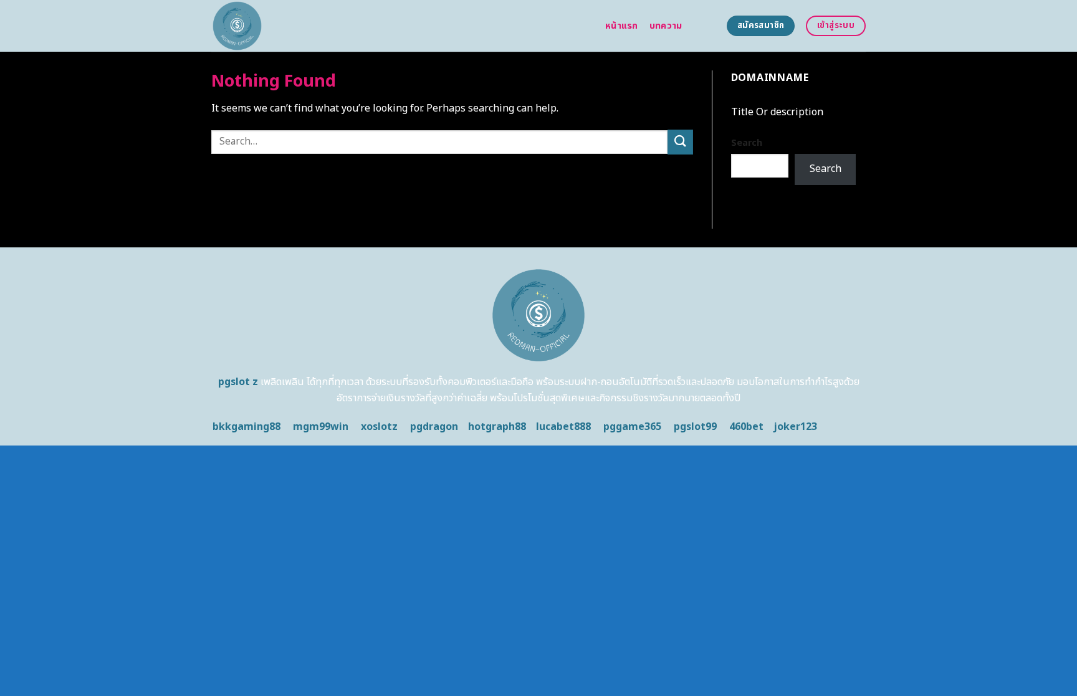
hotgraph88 (497, 426)
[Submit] (680, 142)
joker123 (795, 426)
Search (746, 143)
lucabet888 (563, 426)
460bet (746, 426)
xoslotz (379, 426)
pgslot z (238, 381)
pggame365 (632, 426)
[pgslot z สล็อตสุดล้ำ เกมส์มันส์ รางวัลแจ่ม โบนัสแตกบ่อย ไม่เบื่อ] (398, 26)
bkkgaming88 (246, 426)
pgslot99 (695, 426)
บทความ (665, 25)
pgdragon (434, 426)
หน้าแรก (621, 25)
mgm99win (320, 426)
